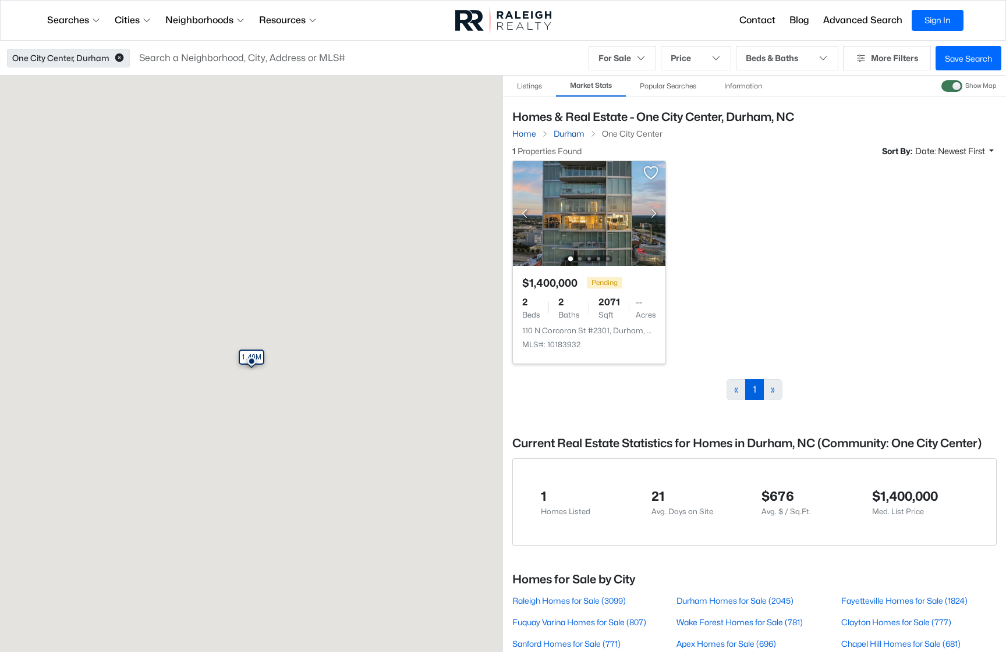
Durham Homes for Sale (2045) (735, 600)
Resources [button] (282, 20)
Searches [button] (68, 20)
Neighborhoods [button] (199, 20)
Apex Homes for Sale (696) (726, 644)
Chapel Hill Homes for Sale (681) (901, 644)
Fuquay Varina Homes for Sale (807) (579, 622)
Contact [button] (757, 20)
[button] (119, 58)
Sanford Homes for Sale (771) (566, 644)
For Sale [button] (614, 58)
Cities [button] (127, 20)
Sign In (937, 20)
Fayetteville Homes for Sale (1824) (904, 600)
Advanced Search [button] (862, 20)
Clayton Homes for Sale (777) (896, 622)
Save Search (968, 58)
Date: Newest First (951, 151)
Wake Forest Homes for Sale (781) (739, 622)
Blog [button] (799, 20)
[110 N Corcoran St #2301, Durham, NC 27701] (589, 212)
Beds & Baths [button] (772, 58)
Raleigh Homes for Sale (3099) (569, 600)
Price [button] (681, 58)
